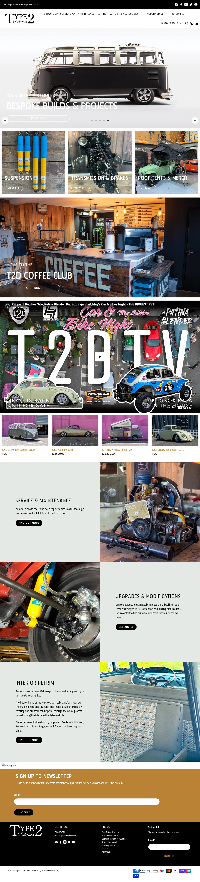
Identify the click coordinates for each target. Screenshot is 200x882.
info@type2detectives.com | (15, 4)
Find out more (29, 522)
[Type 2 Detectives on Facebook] (181, 4)
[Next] (195, 120)
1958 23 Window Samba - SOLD (18, 450)
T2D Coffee (177, 13)
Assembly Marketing (50, 870)
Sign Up (169, 856)
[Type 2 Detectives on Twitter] (191, 4)
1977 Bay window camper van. (117, 450)
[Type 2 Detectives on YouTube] (196, 4)
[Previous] (5, 120)
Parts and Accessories (124, 13)
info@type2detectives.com (66, 835)
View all (14, 188)
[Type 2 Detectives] (19, 18)
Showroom (51, 13)
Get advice (126, 627)
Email (17, 794)
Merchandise (155, 13)
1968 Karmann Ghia (62, 450)
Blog (164, 23)
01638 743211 (32, 4)
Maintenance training (92, 13)
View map (106, 852)
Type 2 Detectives (23, 870)
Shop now (33, 288)
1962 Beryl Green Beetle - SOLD (168, 450)
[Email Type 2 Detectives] (176, 4)
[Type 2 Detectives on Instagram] (186, 4)
